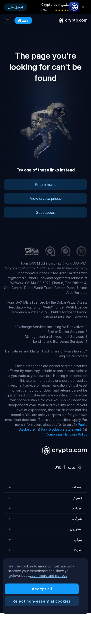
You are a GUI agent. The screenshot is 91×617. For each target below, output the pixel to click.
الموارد (46, 539)
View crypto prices (45, 198)
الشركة (46, 550)
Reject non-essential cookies (42, 601)
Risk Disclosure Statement (61, 429)
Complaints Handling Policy (66, 434)
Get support (46, 212)
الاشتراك (23, 20)
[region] (45, 586)
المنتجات (46, 487)
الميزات (46, 508)
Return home (45, 184)
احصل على (15, 7)
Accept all (42, 589)
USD (58, 467)
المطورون (46, 529)
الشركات (46, 518)
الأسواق (46, 498)
